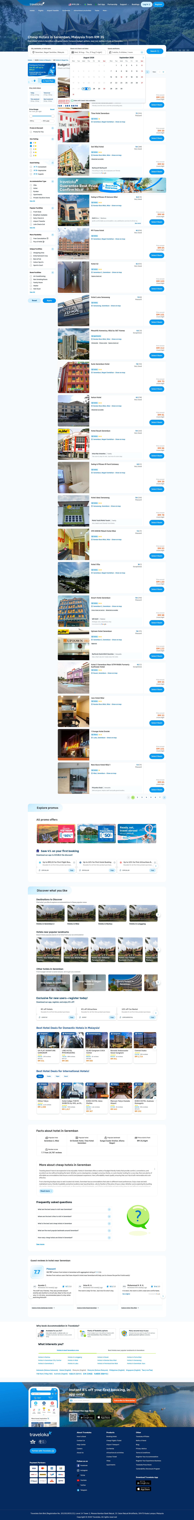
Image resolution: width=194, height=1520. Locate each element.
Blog (137, 1445)
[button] (146, 4)
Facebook (83, 1465)
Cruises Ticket (111, 1457)
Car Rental (110, 1449)
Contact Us (81, 1441)
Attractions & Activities (115, 1453)
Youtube (83, 1480)
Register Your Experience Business (148, 1461)
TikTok (82, 1475)
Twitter (83, 1485)
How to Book (81, 1437)
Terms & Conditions (143, 1453)
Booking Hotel (111, 1437)
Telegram (83, 1490)
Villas (108, 1461)
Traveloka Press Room (144, 1465)
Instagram (84, 1470)
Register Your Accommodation (147, 1457)
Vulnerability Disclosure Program (148, 1469)
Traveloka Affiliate (142, 1437)
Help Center (81, 1445)
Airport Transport (112, 1445)
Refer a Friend (141, 1441)
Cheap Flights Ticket (113, 1441)
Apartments (110, 1465)
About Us (80, 1453)
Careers (79, 1449)
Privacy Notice (141, 1449)
